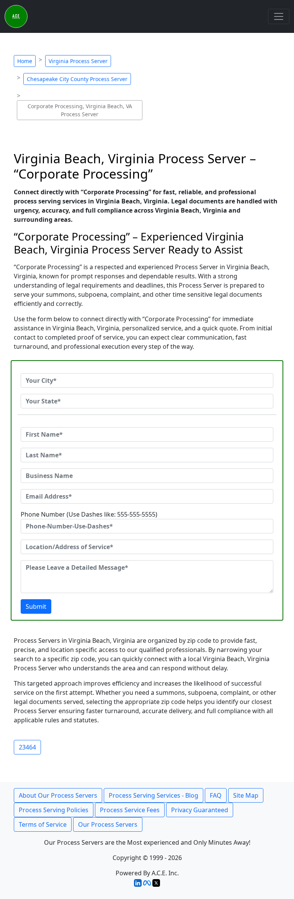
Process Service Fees (130, 810)
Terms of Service (43, 824)
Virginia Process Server (78, 61)
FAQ (216, 795)
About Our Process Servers (58, 795)
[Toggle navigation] (278, 16)
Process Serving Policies (53, 810)
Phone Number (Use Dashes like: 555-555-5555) (89, 514)
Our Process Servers (107, 824)
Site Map (245, 795)
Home (24, 61)
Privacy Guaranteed (199, 810)
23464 (27, 747)
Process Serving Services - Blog (153, 795)
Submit (36, 606)
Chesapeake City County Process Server (77, 79)
